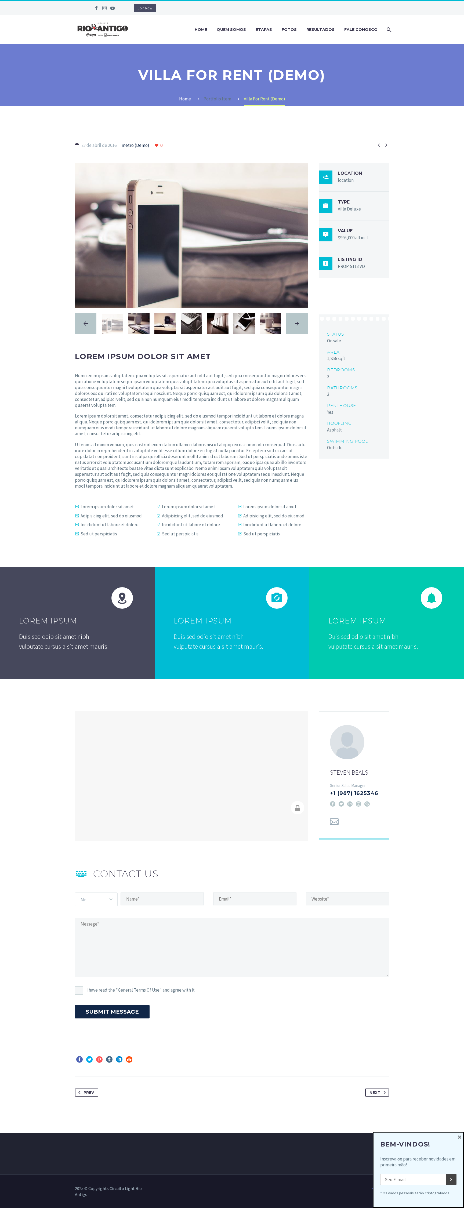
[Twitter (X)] (341, 804)
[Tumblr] (109, 1059)
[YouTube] (112, 8)
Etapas (264, 29)
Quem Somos (231, 29)
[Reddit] (129, 1059)
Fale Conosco (361, 29)
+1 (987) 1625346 (354, 793)
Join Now (145, 8)
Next (374, 1092)
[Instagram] (104, 8)
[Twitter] (89, 1059)
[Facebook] (96, 8)
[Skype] (367, 804)
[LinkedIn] (350, 804)
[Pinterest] (99, 1059)
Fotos (289, 29)
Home (201, 29)
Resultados (320, 29)
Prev (89, 1092)
